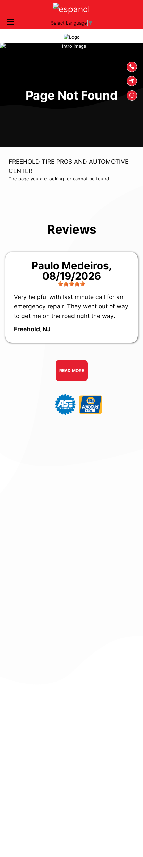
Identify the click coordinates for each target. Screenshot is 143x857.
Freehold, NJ (32, 329)
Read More (71, 370)
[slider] (71, 284)
